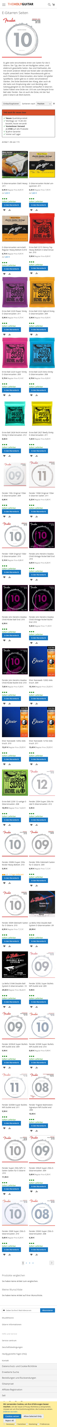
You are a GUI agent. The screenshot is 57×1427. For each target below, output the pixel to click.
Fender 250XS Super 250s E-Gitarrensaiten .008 (41, 1232)
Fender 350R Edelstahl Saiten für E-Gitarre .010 (15, 924)
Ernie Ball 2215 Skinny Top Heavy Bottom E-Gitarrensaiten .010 (41, 250)
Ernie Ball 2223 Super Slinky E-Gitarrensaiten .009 (14, 373)
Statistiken (21, 1424)
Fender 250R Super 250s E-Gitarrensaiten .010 (14, 1232)
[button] (4, 209)
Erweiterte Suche (10, 1372)
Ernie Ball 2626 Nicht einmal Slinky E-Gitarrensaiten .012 (14, 433)
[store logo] (20, 4)
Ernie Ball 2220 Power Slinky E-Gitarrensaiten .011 (14, 312)
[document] (28, 1414)
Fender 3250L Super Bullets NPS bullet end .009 (41, 984)
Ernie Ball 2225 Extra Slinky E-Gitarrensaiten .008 (41, 373)
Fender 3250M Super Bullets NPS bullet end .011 (14, 1106)
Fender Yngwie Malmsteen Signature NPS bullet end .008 (41, 1107)
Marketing (33, 1424)
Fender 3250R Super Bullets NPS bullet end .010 (41, 1045)
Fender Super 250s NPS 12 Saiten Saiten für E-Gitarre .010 (13, 1170)
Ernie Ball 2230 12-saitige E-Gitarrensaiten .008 (14, 802)
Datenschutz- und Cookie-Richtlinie (19, 1366)
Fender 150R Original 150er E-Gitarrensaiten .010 (14, 555)
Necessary (10, 1424)
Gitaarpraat (8, 1383)
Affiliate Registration (12, 1389)
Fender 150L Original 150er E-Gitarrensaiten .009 (14, 494)
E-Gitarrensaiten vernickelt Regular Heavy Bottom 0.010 (14, 248)
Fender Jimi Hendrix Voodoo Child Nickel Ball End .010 (14, 618)
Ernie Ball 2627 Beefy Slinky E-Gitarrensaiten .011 (41, 433)
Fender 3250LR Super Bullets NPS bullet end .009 (15, 1045)
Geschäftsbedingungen (12, 1347)
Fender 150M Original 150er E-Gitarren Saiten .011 (41, 494)
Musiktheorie (8, 1318)
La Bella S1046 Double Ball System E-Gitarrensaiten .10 (14, 984)
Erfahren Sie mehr (10, 1411)
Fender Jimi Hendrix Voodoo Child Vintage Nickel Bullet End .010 (41, 619)
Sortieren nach (28, 103)
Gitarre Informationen (11, 1324)
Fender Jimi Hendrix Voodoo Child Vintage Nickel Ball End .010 (42, 556)
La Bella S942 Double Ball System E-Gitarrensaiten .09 (41, 924)
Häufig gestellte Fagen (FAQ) (14, 1354)
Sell (3, 1395)
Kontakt (5, 1360)
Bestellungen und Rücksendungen (19, 1377)
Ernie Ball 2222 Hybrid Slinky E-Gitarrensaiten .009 (41, 312)
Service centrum (9, 1340)
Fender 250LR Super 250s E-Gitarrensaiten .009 (41, 1169)
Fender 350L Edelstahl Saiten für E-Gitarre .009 (42, 863)
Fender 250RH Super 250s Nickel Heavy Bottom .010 (13, 863)
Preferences (44, 1424)
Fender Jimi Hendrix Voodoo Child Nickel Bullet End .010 (14, 681)
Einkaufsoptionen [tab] (11, 103)
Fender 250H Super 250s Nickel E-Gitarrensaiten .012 (41, 802)
